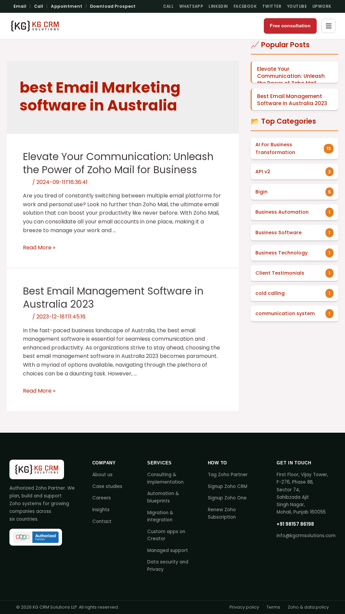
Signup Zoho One (227, 498)
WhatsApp (191, 6)
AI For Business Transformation (275, 148)
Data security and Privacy (167, 566)
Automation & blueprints (163, 497)
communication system (285, 313)
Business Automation (282, 212)
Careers (101, 498)
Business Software (278, 232)
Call (38, 6)
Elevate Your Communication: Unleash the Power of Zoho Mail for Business (118, 163)
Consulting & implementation (165, 478)
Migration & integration (160, 516)
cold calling (270, 293)
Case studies (107, 486)
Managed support (167, 550)
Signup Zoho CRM (227, 486)
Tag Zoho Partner (228, 474)
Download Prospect (112, 6)
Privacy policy (244, 607)
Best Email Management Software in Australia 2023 (113, 297)
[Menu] (328, 26)
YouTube (297, 6)
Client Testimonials (279, 273)
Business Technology (281, 252)
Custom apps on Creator (166, 535)
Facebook (245, 6)
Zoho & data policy (308, 607)
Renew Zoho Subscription (222, 513)
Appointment (66, 6)
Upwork (322, 6)
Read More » (39, 247)
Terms (273, 607)
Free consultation (290, 25)
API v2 (262, 171)
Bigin (261, 191)
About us (102, 474)
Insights (100, 509)
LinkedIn (218, 6)
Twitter (271, 6)
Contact (102, 521)
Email (19, 6)
